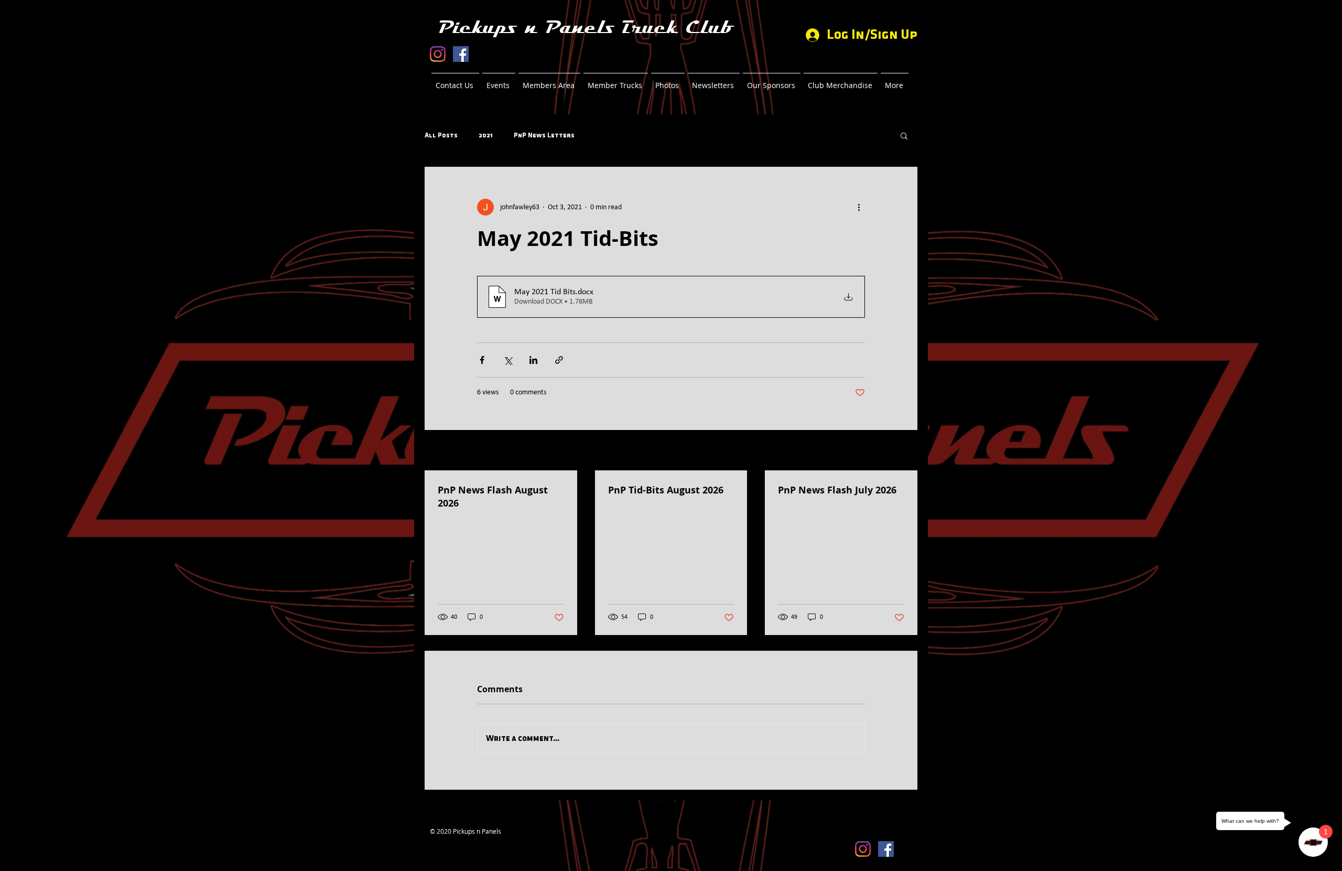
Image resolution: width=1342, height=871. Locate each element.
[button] (904, 135)
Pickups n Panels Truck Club (585, 27)
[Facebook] (461, 54)
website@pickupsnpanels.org (472, 839)
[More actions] (858, 207)
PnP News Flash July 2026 (837, 490)
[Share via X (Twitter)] (508, 360)
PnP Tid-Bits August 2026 (665, 490)
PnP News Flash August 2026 (493, 496)
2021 (486, 135)
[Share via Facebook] (482, 360)
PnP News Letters (544, 135)
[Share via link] (559, 360)
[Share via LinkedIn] (533, 360)
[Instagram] (438, 54)
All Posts (441, 135)
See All (907, 451)
